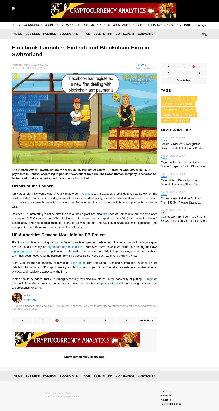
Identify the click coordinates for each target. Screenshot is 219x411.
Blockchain (68, 33)
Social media (171, 114)
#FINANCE (155, 24)
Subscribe (166, 395)
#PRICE (83, 24)
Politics (49, 33)
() (84, 356)
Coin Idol (30, 300)
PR (110, 33)
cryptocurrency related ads (65, 247)
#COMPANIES (122, 24)
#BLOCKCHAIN (100, 24)
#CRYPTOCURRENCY (27, 24)
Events (99, 33)
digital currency (22, 251)
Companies (170, 109)
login (150, 279)
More (187, 25)
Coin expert (125, 33)
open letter (78, 262)
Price (86, 33)
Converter (147, 33)
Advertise (166, 399)
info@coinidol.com (171, 403)
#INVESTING (172, 24)
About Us (166, 391)
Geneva (87, 193)
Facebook (188, 98)
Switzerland (185, 103)
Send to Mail (147, 320)
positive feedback (112, 283)
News (18, 33)
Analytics (181, 120)
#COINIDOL (51, 24)
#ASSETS (139, 24)
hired (106, 214)
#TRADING (69, 24)
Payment (188, 109)
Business (32, 33)
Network (190, 114)
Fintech (167, 103)
